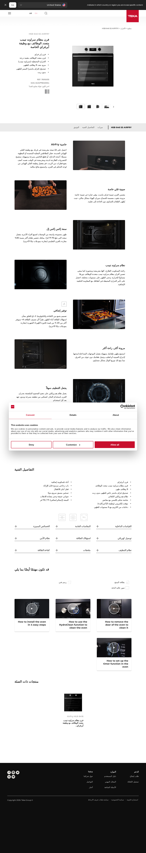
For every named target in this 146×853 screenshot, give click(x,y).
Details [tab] (73, 415)
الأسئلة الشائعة (110, 787)
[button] (42, 5)
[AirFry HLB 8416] (73, 702)
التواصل (90, 782)
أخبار (91, 787)
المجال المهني (110, 782)
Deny (31, 445)
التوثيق (76, 127)
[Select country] (40, 13)
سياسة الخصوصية (117, 800)
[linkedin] (9, 777)
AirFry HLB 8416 (75, 716)
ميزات (100, 127)
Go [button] (12, 5)
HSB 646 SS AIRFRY (121, 127)
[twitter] (17, 772)
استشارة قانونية (132, 800)
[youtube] (13, 777)
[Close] (5, 5)
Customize (71, 445)
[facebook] (9, 772)
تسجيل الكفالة (133, 782)
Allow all (114, 445)
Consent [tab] (30, 415)
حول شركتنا (88, 776)
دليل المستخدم (110, 776)
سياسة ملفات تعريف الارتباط (98, 800)
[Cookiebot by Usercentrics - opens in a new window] (122, 407)
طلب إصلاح (134, 776)
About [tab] (116, 415)
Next (113, 106)
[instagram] (13, 772)
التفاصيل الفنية (88, 127)
